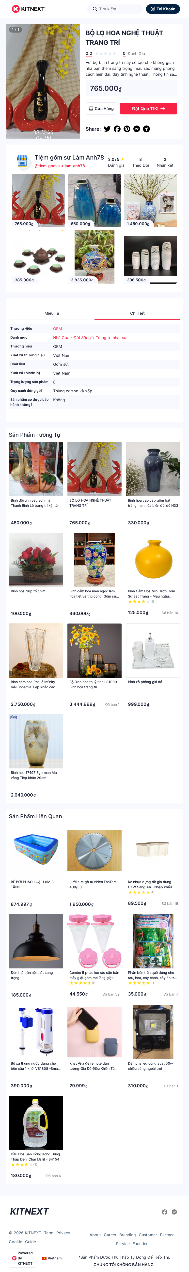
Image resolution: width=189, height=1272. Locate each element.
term (48, 1232)
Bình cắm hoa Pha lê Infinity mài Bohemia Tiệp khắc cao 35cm (33, 687)
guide (30, 1241)
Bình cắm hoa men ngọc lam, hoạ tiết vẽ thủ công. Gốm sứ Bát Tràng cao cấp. (92, 596)
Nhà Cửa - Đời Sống (72, 337)
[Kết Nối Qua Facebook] (165, 1212)
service (123, 1243)
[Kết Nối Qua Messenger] (174, 1212)
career (110, 1234)
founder (140, 1243)
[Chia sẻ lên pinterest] (127, 129)
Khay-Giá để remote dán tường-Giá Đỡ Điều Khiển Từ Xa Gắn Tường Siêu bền (92, 1068)
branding (127, 1234)
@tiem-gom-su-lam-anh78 (59, 165)
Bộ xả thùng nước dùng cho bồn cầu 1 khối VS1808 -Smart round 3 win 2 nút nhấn (35, 1068)
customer (148, 1234)
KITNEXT (33, 9)
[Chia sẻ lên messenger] (136, 129)
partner (167, 1234)
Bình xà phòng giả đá (145, 682)
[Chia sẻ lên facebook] (117, 129)
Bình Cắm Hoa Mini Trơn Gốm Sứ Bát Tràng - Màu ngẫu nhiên (151, 596)
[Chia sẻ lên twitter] (107, 129)
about (95, 1234)
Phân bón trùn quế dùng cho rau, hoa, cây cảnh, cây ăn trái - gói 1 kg (152, 977)
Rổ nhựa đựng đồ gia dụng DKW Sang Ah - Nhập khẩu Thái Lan (150, 887)
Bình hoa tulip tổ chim (28, 591)
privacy (63, 1232)
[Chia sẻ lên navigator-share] (146, 129)
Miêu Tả (52, 313)
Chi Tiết (137, 313)
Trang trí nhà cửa (111, 337)
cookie (15, 1241)
